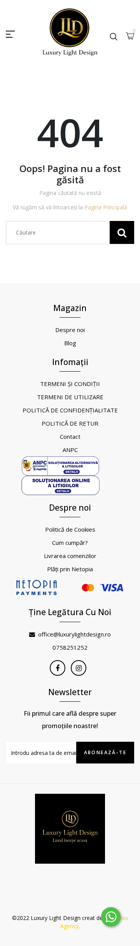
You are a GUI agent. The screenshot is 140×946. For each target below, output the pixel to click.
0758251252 (70, 647)
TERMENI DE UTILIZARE (70, 397)
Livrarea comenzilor (70, 556)
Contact (70, 436)
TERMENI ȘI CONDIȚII (70, 384)
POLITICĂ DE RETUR (70, 423)
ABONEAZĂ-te (105, 752)
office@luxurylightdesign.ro (74, 634)
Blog (70, 343)
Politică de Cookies (70, 529)
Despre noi (70, 330)
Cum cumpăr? (70, 542)
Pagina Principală (105, 207)
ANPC (70, 450)
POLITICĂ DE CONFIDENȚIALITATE (70, 410)
